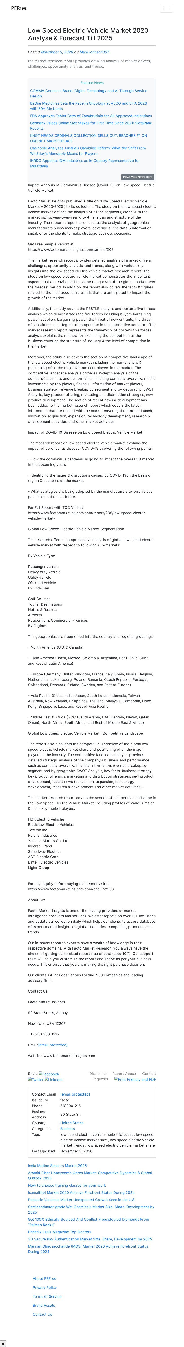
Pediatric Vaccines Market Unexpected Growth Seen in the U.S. (81, 1199)
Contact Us (42, 1314)
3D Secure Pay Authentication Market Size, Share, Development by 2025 (90, 1239)
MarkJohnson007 (94, 52)
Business (67, 1128)
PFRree (19, 8)
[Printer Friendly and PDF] (135, 1079)
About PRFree (44, 1278)
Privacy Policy (45, 1287)
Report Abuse (124, 1073)
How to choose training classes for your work (67, 1185)
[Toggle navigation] (166, 8)
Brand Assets (44, 1305)
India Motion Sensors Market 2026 (57, 1165)
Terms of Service (47, 1296)
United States (71, 1123)
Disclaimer (98, 1073)
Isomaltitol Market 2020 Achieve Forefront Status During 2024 (81, 1192)
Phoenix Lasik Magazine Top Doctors (59, 1232)
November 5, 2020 (57, 52)
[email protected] (53, 1045)
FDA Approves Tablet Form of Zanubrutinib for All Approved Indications (91, 116)
